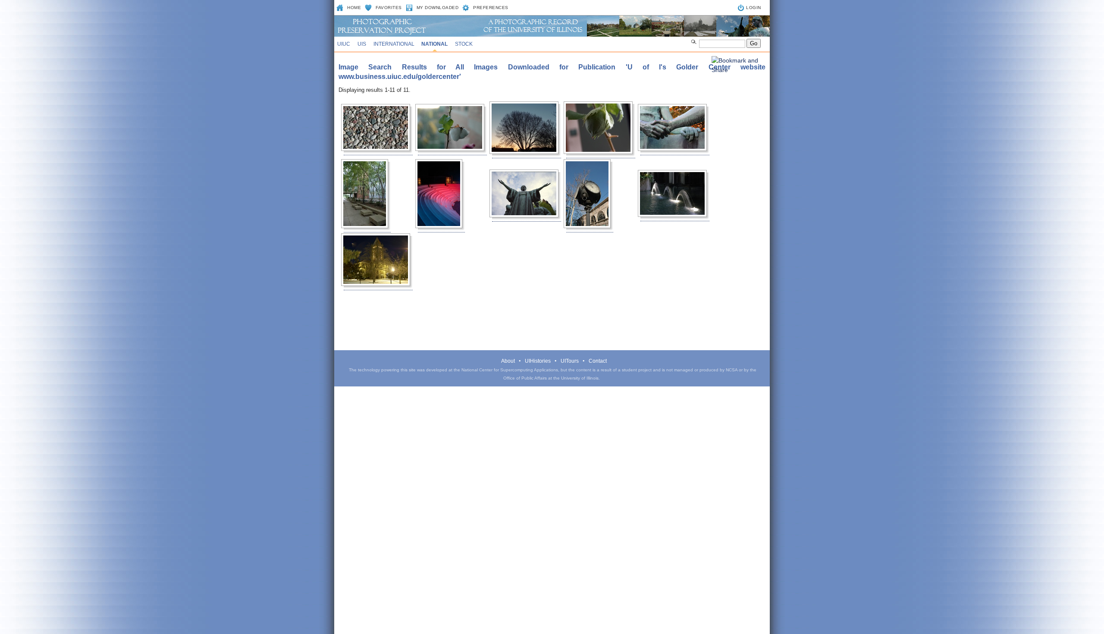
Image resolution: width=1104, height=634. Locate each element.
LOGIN (753, 7)
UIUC (343, 44)
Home (354, 7)
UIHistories (538, 361)
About (508, 361)
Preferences (490, 7)
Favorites (389, 7)
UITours (570, 361)
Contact (598, 361)
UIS (362, 44)
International (393, 44)
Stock (464, 44)
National (434, 44)
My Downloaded (438, 7)
